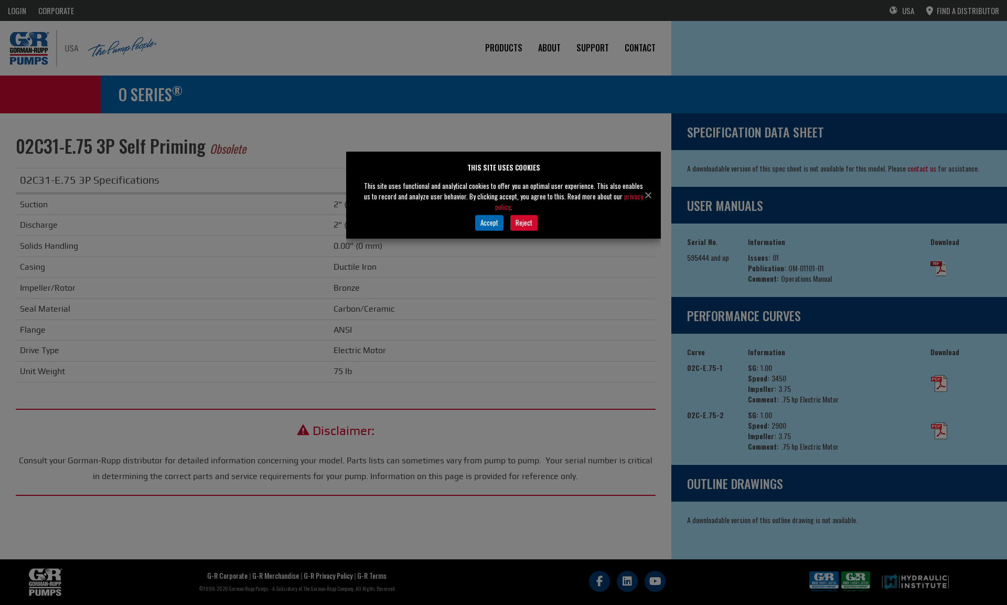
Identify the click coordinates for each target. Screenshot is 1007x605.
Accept (489, 222)
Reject (524, 222)
